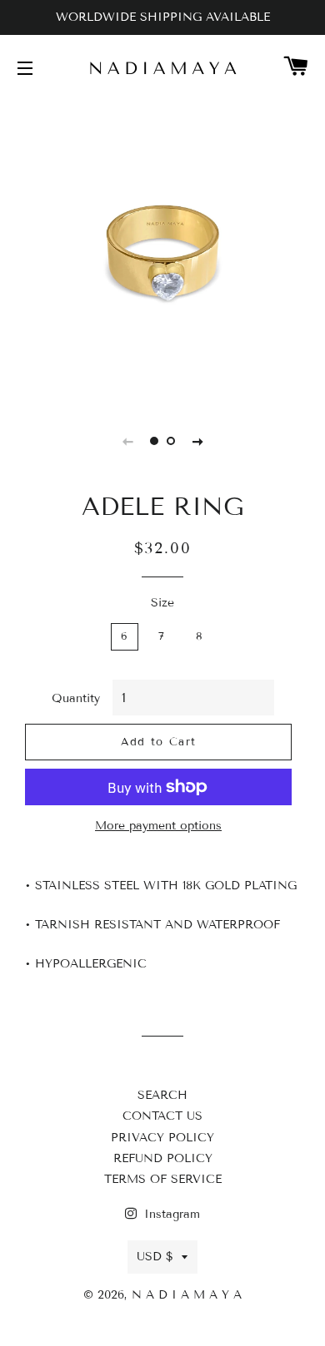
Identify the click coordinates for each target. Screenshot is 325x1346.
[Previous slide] (127, 441)
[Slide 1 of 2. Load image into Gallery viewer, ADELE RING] (154, 441)
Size (162, 603)
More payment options (158, 826)
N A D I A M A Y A (187, 1295)
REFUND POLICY (162, 1158)
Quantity (76, 698)
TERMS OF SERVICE (163, 1179)
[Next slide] (197, 441)
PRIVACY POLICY (162, 1138)
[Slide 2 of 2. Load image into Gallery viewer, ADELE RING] (170, 441)
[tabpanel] (162, 249)
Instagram (170, 1214)
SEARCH (163, 1095)
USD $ (155, 1257)
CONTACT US (162, 1116)
